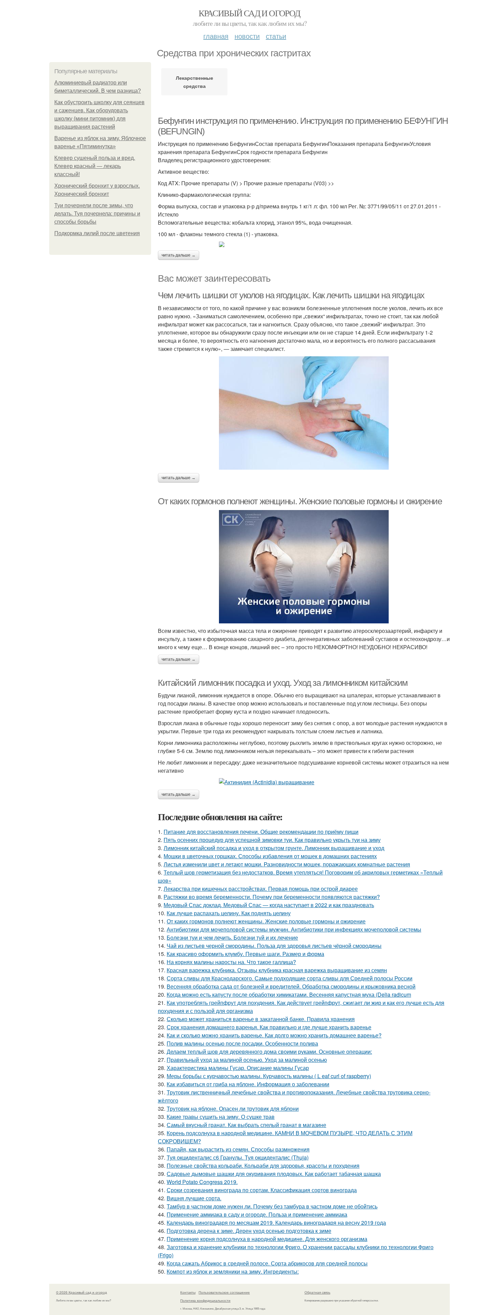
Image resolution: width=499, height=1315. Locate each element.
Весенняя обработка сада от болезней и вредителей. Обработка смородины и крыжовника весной (291, 986)
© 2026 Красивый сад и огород (81, 1292)
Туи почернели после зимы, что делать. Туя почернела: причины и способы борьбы (97, 214)
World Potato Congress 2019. (202, 1182)
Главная (215, 36)
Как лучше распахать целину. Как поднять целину (229, 913)
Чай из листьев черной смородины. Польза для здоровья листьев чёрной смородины (274, 946)
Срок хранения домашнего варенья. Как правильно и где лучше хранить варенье (269, 1027)
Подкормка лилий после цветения (97, 233)
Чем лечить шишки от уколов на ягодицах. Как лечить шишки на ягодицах (291, 295)
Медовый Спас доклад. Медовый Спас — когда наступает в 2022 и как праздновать (269, 905)
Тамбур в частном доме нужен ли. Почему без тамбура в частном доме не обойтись (272, 1206)
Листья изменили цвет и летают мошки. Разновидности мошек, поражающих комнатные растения (287, 864)
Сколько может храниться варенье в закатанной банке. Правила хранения (261, 1019)
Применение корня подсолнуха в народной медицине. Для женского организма (267, 1239)
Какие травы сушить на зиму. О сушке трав (221, 1117)
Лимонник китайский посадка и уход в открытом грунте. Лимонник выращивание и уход (274, 848)
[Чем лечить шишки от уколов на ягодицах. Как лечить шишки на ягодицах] (304, 413)
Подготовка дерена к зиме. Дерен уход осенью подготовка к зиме (249, 1231)
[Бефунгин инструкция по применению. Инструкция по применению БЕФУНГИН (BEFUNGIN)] (304, 244)
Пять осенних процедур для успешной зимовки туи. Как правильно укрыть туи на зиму (272, 840)
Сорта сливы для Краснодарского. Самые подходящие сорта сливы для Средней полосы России (289, 978)
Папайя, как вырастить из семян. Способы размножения (238, 1149)
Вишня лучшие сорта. (194, 1198)
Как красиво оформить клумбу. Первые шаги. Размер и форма (245, 954)
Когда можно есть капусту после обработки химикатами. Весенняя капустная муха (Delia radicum (289, 994)
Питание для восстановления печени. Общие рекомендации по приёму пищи (261, 831)
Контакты (188, 1292)
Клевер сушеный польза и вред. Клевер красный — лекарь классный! (94, 166)
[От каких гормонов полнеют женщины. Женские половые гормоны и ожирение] (304, 566)
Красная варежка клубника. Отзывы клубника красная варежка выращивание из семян (277, 970)
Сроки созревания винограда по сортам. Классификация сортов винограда (262, 1190)
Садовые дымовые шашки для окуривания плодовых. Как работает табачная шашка (274, 1174)
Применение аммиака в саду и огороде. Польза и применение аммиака (257, 1214)
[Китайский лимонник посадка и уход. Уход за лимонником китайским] (304, 782)
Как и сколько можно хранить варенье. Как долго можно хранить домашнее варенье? (274, 1035)
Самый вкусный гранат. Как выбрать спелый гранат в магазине (246, 1125)
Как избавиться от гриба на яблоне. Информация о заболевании (248, 1084)
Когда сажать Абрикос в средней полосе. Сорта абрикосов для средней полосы (267, 1263)
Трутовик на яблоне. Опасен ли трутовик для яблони (233, 1108)
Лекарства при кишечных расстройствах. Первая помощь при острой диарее (261, 889)
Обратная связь (317, 1292)
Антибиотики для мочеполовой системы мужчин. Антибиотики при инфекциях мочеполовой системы (294, 929)
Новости (247, 36)
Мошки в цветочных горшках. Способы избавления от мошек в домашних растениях (270, 856)
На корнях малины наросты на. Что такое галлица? (231, 962)
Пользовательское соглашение (224, 1292)
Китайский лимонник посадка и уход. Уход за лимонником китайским (283, 683)
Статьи (276, 36)
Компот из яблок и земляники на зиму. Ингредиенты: (233, 1271)
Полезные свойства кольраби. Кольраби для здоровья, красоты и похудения (263, 1165)
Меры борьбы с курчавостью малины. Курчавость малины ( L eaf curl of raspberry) (269, 1076)
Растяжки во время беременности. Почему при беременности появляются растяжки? (272, 897)
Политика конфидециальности (205, 1300)
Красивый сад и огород (249, 13)
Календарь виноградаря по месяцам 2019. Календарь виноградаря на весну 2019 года (276, 1222)
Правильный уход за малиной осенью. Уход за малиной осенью (247, 1060)
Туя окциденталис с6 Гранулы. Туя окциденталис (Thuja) (238, 1157)
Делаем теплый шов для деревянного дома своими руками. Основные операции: (269, 1051)
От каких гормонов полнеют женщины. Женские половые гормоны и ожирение (300, 501)
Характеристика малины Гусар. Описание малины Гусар (238, 1068)
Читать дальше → (179, 255)
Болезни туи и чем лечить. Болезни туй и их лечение (232, 937)
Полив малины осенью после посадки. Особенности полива (242, 1043)
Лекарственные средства (194, 81)
